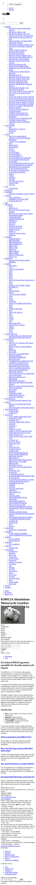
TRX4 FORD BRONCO (17, 501)
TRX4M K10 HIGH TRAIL (18, 512)
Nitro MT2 (12, 222)
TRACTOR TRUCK (15, 312)
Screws (11, 573)
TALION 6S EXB (15, 111)
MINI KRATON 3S (15, 75)
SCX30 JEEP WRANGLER (18, 169)
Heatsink (11, 568)
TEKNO (7, 402)
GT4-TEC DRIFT (14, 442)
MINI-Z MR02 (13, 253)
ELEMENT (8, 192)
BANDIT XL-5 (14, 420)
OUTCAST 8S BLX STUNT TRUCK (21, 98)
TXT (10, 321)
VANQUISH (9, 528)
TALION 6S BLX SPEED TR (18, 109)
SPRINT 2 (12, 231)
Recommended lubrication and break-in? (18, 777)
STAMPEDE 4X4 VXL (16, 483)
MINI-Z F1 (12, 249)
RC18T (11, 133)
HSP (6, 203)
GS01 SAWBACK (15, 197)
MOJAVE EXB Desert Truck (18, 80)
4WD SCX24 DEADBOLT (18, 136)
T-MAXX (12, 487)
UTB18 (11, 176)
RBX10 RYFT (13, 145)
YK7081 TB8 (13, 548)
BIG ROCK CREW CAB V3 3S (19, 34)
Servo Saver (12, 575)
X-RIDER (8, 542)
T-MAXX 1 (12, 490)
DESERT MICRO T (15, 355)
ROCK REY (13, 390)
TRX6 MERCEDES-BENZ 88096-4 (20, 517)
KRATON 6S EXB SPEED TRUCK (21, 57)
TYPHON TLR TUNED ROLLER (20, 118)
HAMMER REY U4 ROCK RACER (21, 361)
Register (11, 10)
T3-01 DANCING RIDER (17, 294)
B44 (10, 127)
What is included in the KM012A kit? (16, 737)
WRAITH (12, 178)
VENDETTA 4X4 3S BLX (17, 120)
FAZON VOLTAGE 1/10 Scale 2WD (21, 36)
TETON (11, 494)
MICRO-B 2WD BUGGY (17, 377)
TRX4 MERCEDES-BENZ (18, 503)
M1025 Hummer (14, 291)
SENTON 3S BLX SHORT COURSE (21, 102)
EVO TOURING (14, 539)
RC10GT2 (12, 131)
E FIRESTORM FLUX (16, 219)
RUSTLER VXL (14, 470)
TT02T (11, 319)
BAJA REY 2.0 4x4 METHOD (19, 354)
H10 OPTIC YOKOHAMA (18, 530)
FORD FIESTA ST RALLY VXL (20, 433)
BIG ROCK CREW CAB (17, 32)
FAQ (6, 658)
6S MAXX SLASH (15, 418)
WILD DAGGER (14, 323)
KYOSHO (8, 237)
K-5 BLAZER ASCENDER (18, 533)
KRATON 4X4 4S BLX (16, 54)
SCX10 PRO (13, 161)
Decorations (12, 584)
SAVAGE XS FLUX (15, 228)
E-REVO (12, 427)
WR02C (11, 327)
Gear (10, 566)
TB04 (10, 307)
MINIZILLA (13, 221)
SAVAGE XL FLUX (15, 226)
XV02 (11, 332)
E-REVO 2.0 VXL (15, 429)
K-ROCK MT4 (14, 411)
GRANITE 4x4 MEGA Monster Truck (21, 45)
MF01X (11, 293)
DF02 (10, 273)
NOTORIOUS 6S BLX (16, 89)
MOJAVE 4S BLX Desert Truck (19, 77)
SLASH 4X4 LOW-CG (16, 474)
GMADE (8, 195)
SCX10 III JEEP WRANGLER (19, 160)
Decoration (12, 564)
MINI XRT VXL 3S (15, 465)
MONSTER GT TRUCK (17, 129)
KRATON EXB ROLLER (17, 64)
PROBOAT (8, 258)
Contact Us (8, 870)
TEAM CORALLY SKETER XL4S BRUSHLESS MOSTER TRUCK (20, 336)
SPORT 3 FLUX (14, 230)
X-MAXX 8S (13, 523)
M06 (10, 289)
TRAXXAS (9, 415)
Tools (10, 580)
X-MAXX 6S (13, 521)
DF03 (10, 275)
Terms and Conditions (12, 860)
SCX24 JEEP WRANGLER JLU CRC (21, 163)
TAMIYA (8, 264)
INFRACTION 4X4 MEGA (18, 50)
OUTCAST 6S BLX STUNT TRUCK (21, 97)
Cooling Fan (13, 557)
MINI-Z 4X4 (13, 246)
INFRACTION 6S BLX (16, 52)
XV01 (11, 330)
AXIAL (7, 134)
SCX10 (11, 149)
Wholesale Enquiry (11, 874)
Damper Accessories (15, 562)
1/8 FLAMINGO (14, 544)
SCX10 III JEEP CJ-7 (16, 156)
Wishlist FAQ (9, 869)
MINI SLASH (13, 463)
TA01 (10, 296)
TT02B (11, 318)
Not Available (5, 639)
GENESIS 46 (13, 188)
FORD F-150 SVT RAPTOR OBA (20, 431)
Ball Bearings (13, 551)
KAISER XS (13, 413)
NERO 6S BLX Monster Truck (19, 88)
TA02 (10, 298)
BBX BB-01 (13, 266)
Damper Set (12, 560)
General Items (9, 550)
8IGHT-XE (12, 350)
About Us (8, 851)
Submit (4, 649)
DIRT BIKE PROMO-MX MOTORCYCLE (17, 358)
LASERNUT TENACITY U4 (18, 363)
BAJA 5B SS (13, 208)
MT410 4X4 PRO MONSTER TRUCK (22, 408)
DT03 (11, 276)
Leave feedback (6, 799)
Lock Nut (12, 569)
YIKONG (8, 546)
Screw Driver (13, 571)
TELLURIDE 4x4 (15, 492)
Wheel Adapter (13, 582)
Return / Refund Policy (12, 856)
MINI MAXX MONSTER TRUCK (20, 460)
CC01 (11, 267)
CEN (6, 187)
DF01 (10, 271)
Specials (7, 585)
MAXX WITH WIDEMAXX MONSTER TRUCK (18, 455)
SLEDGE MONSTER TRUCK (19, 481)
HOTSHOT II (13, 287)
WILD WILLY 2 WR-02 (17, 325)
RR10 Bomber (13, 147)
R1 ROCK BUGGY (15, 201)
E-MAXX (12, 424)
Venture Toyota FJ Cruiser (17, 233)
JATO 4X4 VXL (14, 447)
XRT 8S (11, 526)
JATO (11, 445)
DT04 (11, 278)
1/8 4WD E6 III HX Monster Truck (20, 400)
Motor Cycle (13, 257)
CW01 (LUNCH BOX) (16, 269)
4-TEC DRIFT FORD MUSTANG (20, 417)
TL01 (10, 311)
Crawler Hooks (13, 559)
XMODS (8, 537)
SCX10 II (12, 151)
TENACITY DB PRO (16, 397)
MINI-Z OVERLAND (16, 255)
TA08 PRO (12, 302)
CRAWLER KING (15, 217)
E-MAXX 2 (12, 426)
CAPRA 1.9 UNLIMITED (17, 142)
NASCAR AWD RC (15, 388)
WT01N (11, 328)
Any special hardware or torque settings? (17, 764)
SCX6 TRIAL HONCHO (17, 172)
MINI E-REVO (14, 458)
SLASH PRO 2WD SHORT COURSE (21, 479)
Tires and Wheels (14, 578)
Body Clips (12, 555)
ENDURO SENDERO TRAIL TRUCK (22, 194)
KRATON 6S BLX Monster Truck (20, 55)
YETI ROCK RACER (16, 181)
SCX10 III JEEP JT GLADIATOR (20, 158)
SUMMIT (12, 485)
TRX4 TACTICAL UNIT (17, 505)
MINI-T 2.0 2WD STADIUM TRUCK (21, 386)
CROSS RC (9, 190)
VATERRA (8, 532)
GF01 (10, 284)
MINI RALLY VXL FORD (17, 461)
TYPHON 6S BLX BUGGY (18, 113)
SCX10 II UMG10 (15, 154)
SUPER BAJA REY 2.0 (16, 395)
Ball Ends (12, 553)
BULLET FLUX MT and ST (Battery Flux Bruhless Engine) (21, 214)
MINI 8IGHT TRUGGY (17, 381)
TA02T (11, 300)
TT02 (10, 316)
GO (21, 23)
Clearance (8, 587)
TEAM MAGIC (10, 399)
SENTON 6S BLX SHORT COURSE (21, 104)
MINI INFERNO (14, 240)
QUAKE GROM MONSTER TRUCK (21, 100)
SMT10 (11, 174)
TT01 (10, 314)
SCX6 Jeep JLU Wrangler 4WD (19, 170)
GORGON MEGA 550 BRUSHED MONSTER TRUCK (20, 42)
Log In (11, 8)
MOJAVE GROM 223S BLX (18, 82)
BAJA (11, 206)
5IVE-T (11, 341)
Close (9, 793)
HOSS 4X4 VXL (14, 443)
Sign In (4, 793)
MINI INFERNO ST (15, 244)
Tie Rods (11, 576)
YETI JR (12, 179)
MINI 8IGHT (13, 379)
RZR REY (12, 391)
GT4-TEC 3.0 (13, 440)
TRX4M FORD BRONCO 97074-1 (20, 506)
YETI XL (12, 185)
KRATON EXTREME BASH (18, 66)
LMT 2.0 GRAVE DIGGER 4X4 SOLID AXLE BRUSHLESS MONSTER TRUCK (19, 370)
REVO (11, 469)
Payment (7, 853)
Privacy (7, 858)
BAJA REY (12, 352)
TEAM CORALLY (11, 334)
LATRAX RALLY (15, 449)
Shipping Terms (10, 855)
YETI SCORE (13, 183)
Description (8, 656)
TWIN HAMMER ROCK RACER (20, 535)
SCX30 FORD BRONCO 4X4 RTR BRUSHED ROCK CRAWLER (20, 166)
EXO (10, 143)
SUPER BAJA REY (15, 393)
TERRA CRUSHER (15, 309)
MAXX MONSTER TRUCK (18, 452)
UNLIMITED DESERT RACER (19, 519)
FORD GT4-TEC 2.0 (16, 435)
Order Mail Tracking (11, 872)
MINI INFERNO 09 (15, 242)
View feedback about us (8, 797)
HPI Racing (8, 204)
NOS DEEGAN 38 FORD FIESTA (20, 467)
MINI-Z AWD (13, 248)
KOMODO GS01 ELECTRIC (18, 199)
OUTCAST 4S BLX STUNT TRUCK (21, 91)
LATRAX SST (13, 451)
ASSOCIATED (10, 125)
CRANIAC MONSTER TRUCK (19, 422)
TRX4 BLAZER (14, 496)
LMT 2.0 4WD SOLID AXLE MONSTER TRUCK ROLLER (19, 365)
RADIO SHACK (14, 541)
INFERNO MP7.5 (15, 239)
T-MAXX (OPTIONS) (16, 488)
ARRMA (8, 27)
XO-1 (10, 524)
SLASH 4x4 (13, 472)
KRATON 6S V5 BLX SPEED (19, 59)
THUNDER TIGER (11, 409)
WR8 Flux (12, 235)
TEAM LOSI (9, 339)
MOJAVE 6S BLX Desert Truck (19, 79)
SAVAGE (12, 224)
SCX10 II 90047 (14, 152)
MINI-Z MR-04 (14, 251)
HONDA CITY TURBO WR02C (19, 285)
